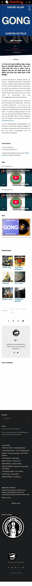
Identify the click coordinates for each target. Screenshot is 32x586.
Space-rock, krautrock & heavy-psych (16, 50)
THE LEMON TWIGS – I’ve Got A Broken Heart (16, 450)
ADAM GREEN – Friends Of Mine (11, 463)
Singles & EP (15, 48)
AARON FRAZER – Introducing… (11, 476)
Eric (15, 46)
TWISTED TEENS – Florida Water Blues (13, 448)
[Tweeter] (13, 321)
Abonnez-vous (16, 503)
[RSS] (16, 567)
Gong (24, 308)
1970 (12, 308)
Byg (18, 308)
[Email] (18, 321)
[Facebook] (9, 567)
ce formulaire (16, 429)
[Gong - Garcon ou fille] (16, 227)
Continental (5, 120)
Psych (12, 312)
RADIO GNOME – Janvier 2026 (11, 461)
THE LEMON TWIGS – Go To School (12, 471)
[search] (28, 418)
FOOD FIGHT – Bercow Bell (10, 474)
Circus (12, 120)
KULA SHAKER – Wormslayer (10, 458)
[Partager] (8, 321)
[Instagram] (12, 567)
